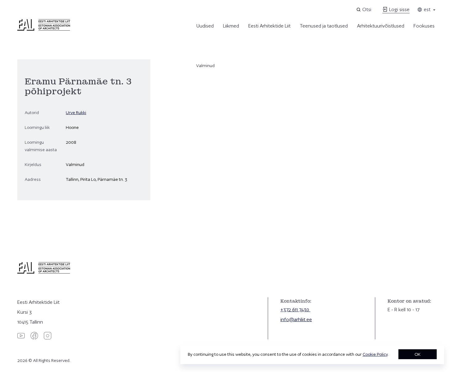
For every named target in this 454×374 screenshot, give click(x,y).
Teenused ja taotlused (324, 26)
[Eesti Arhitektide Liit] (43, 29)
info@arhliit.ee (296, 319)
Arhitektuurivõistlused (380, 26)
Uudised (205, 26)
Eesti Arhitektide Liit (269, 26)
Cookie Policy (375, 354)
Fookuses (424, 26)
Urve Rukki (76, 112)
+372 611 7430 (295, 309)
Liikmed (231, 26)
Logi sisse (399, 9)
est (426, 9)
